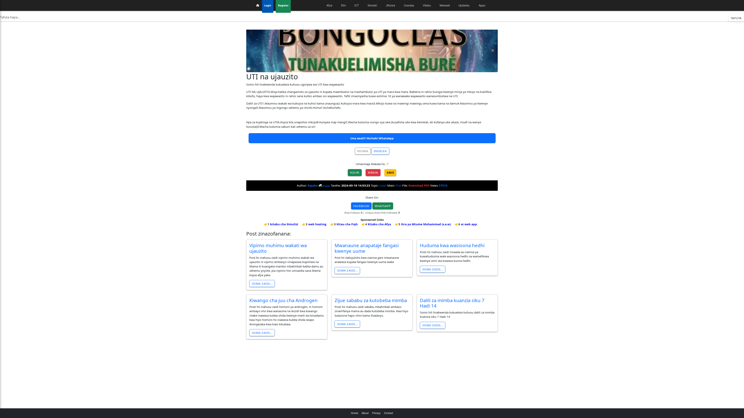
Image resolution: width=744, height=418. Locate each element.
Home (354, 413)
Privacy (376, 413)
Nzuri (354, 172)
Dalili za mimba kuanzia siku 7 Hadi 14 (452, 303)
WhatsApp (383, 206)
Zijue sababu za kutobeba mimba (371, 300)
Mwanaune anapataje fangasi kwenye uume (367, 248)
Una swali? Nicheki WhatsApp (372, 138)
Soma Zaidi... (262, 283)
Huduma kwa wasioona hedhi (452, 245)
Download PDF (418, 185)
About (365, 413)
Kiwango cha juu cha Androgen (283, 300)
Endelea (380, 151)
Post (398, 185)
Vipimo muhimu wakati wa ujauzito (278, 248)
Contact (388, 413)
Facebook (361, 206)
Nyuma (362, 151)
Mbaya (373, 172)
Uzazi (383, 185)
